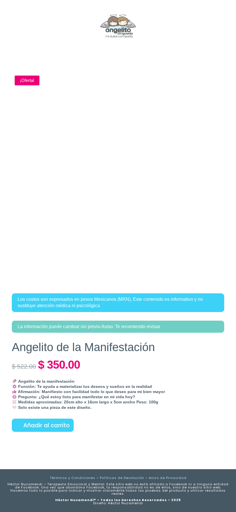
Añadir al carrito (46, 425)
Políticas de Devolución (122, 478)
